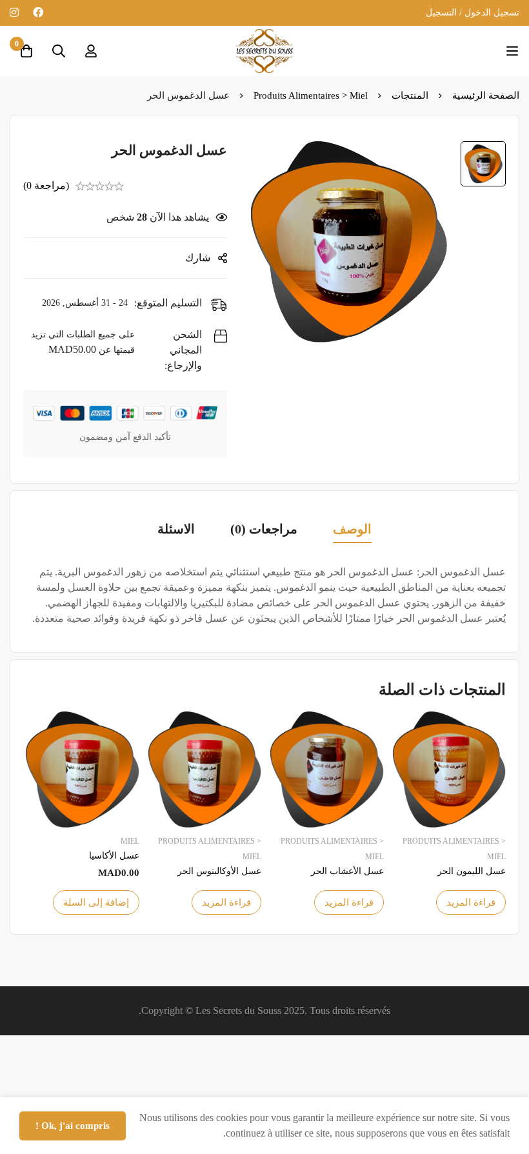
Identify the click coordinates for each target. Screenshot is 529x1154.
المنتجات (410, 95)
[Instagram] (14, 13)
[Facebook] (38, 13)
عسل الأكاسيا (114, 856)
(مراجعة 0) (46, 185)
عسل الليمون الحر (471, 871)
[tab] (352, 530)
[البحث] (59, 51)
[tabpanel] (264, 595)
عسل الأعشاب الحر (347, 871)
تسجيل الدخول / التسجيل (472, 12)
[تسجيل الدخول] (91, 51)
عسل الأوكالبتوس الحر (219, 871)
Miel (130, 841)
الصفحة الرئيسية (485, 95)
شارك (197, 257)
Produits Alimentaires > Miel (311, 95)
